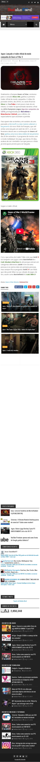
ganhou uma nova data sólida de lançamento (21, 134)
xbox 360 (13, 63)
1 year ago (12, 557)
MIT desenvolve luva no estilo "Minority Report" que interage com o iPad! (24, 702)
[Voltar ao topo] (26, 756)
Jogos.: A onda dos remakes (10, 350)
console (6, 302)
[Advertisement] (20, 40)
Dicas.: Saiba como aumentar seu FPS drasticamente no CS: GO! (24, 734)
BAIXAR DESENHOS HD (12, 579)
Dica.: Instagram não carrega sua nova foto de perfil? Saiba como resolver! (24, 744)
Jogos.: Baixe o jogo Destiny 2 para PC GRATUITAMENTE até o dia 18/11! (24, 646)
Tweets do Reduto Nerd (20, 601)
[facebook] (29, 2)
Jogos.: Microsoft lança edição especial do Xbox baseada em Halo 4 (19, 307)
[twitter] (35, 2)
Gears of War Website (12, 282)
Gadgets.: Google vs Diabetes (21, 668)
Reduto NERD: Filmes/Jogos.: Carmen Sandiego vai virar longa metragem (18, 583)
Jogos (7, 63)
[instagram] (32, 2)
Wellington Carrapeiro (12, 570)
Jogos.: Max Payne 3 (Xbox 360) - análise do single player (18, 329)
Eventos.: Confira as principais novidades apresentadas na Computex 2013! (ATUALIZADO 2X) (25, 679)
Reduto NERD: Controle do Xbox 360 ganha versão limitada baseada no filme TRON (19, 556)
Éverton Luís (9, 561)
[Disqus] (20, 414)
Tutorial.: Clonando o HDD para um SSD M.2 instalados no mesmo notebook (19, 565)
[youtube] (38, 2)
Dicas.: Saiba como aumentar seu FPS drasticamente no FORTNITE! (24, 655)
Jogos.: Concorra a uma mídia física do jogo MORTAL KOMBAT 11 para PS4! (24, 627)
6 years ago (10, 566)
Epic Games (25, 61)
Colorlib (23, 759)
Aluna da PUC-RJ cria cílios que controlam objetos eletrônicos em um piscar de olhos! (24, 691)
